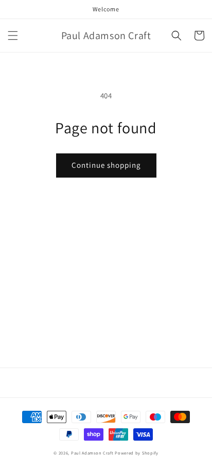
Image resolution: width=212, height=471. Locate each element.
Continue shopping (106, 165)
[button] (13, 35)
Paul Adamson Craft (92, 453)
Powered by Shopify (136, 453)
